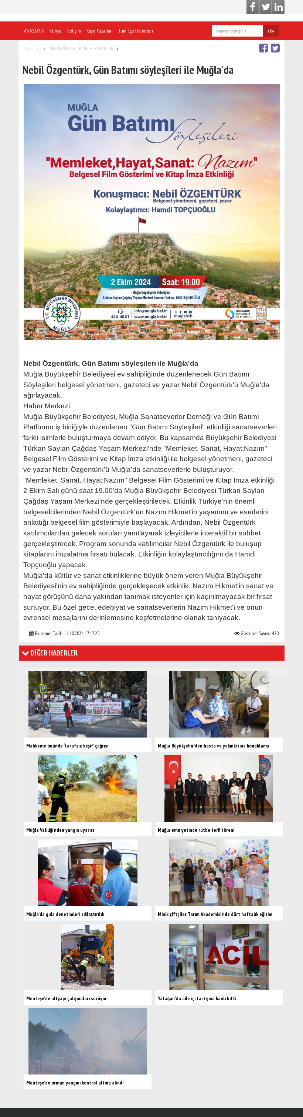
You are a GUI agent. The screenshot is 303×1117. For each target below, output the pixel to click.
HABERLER (61, 48)
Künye (56, 30)
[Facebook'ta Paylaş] (264, 48)
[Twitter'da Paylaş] (276, 48)
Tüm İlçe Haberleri (135, 30)
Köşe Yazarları (99, 30)
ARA (271, 31)
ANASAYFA (34, 30)
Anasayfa (33, 48)
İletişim (74, 30)
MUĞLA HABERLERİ (97, 48)
